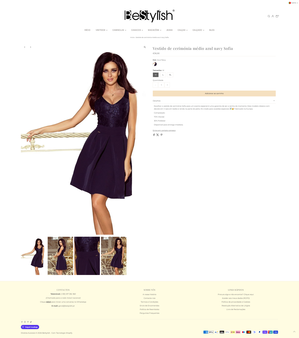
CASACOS (136, 30)
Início (132, 37)
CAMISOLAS (118, 30)
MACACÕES (154, 30)
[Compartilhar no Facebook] (154, 135)
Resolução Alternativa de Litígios (236, 306)
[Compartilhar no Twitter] (157, 135)
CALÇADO (198, 30)
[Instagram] (24, 322)
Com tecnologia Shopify (61, 333)
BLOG (212, 30)
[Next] (30, 47)
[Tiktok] (31, 322)
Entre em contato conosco (164, 130)
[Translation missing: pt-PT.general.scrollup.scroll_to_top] (294, 331)
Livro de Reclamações (235, 309)
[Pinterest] (28, 322)
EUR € (293, 3)
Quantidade (158, 80)
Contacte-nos (149, 298)
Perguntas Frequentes (149, 313)
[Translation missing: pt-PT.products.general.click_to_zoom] (144, 47)
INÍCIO (87, 30)
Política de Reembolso (149, 309)
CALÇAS (182, 30)
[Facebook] (22, 322)
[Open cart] (277, 16)
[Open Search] (269, 16)
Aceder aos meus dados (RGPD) (236, 298)
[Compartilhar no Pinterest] (161, 135)
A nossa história (149, 294)
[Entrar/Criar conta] (273, 16)
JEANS (169, 30)
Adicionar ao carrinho (214, 93)
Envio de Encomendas (149, 306)
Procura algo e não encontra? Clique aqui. (236, 294)
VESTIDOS (101, 30)
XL (170, 75)
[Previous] (24, 47)
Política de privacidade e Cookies (236, 302)
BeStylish (46, 333)
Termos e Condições (149, 302)
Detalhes (156, 101)
